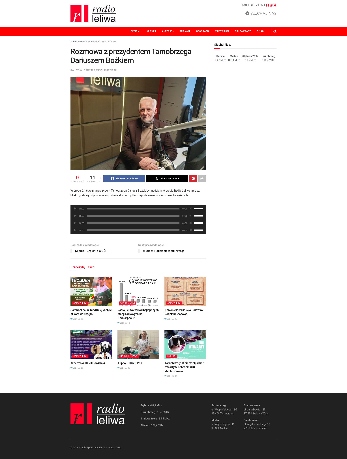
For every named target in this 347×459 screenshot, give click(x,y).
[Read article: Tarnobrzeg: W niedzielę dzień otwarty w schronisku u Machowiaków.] (185, 344)
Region (135, 31)
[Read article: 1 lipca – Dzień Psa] (138, 344)
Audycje (167, 31)
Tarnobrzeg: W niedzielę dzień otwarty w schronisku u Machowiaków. (184, 367)
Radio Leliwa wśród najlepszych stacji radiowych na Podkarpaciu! (137, 314)
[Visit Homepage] (93, 13)
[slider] (199, 208)
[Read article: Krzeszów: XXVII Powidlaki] (91, 344)
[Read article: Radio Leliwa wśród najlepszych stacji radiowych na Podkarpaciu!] (138, 291)
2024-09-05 (171, 319)
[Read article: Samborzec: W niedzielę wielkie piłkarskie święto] (91, 291)
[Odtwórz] (75, 208)
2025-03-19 (124, 323)
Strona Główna (77, 41)
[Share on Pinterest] (193, 178)
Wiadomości (127, 303)
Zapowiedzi (222, 31)
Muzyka (151, 31)
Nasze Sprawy (109, 41)
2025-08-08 (77, 319)
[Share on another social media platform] (202, 178)
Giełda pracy (243, 31)
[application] (138, 208)
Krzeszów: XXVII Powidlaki (87, 363)
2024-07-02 (76, 69)
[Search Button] (275, 31)
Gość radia (202, 31)
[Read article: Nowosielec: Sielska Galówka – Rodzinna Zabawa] (185, 291)
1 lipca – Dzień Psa (129, 363)
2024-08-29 (77, 368)
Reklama (185, 31)
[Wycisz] (190, 208)
